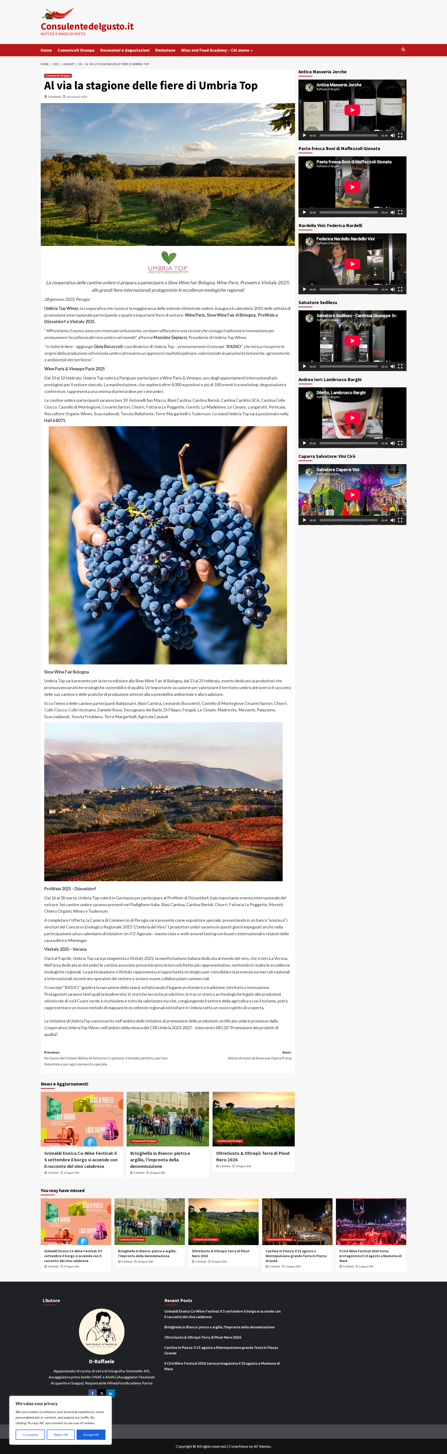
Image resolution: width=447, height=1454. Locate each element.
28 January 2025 (77, 96)
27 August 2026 (71, 1172)
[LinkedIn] (111, 1393)
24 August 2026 (157, 1172)
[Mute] (392, 135)
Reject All (61, 1435)
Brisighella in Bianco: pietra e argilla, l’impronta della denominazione (160, 1159)
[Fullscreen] (400, 135)
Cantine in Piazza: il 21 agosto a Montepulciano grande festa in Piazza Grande (296, 1256)
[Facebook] (92, 1393)
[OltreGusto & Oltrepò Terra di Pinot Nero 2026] (254, 1119)
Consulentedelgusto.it (87, 26)
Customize (30, 1435)
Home (46, 50)
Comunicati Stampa (76, 50)
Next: (259, 1055)
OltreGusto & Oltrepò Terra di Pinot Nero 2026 (202, 1337)
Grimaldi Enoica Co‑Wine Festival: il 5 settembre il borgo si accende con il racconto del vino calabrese (81, 1159)
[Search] (403, 50)
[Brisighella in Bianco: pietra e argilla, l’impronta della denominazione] (168, 1119)
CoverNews (238, 1446)
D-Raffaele (54, 96)
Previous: (105, 1058)
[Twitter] (102, 1393)
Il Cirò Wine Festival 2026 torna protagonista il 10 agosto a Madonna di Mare (370, 1256)
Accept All (90, 1435)
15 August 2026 (293, 1266)
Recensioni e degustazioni (124, 50)
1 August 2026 (366, 1266)
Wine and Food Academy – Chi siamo (215, 50)
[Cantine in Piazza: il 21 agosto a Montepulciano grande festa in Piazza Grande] (297, 1221)
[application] (352, 110)
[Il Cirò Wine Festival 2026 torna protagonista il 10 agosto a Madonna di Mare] (371, 1221)
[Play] (304, 135)
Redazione (165, 50)
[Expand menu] (251, 51)
